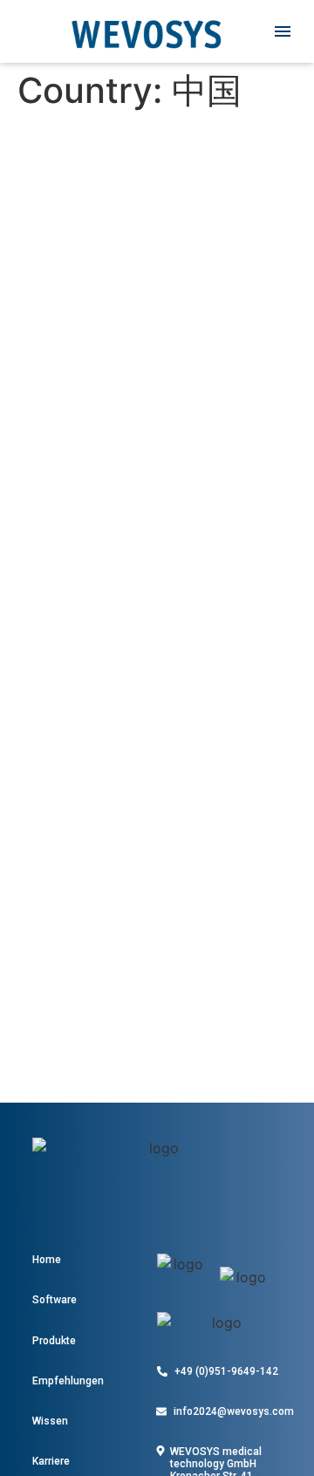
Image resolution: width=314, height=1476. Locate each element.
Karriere (51, 1461)
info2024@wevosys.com (234, 1411)
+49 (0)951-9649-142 (226, 1371)
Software (54, 1300)
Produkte (54, 1341)
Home (46, 1260)
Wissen (50, 1421)
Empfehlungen (68, 1381)
